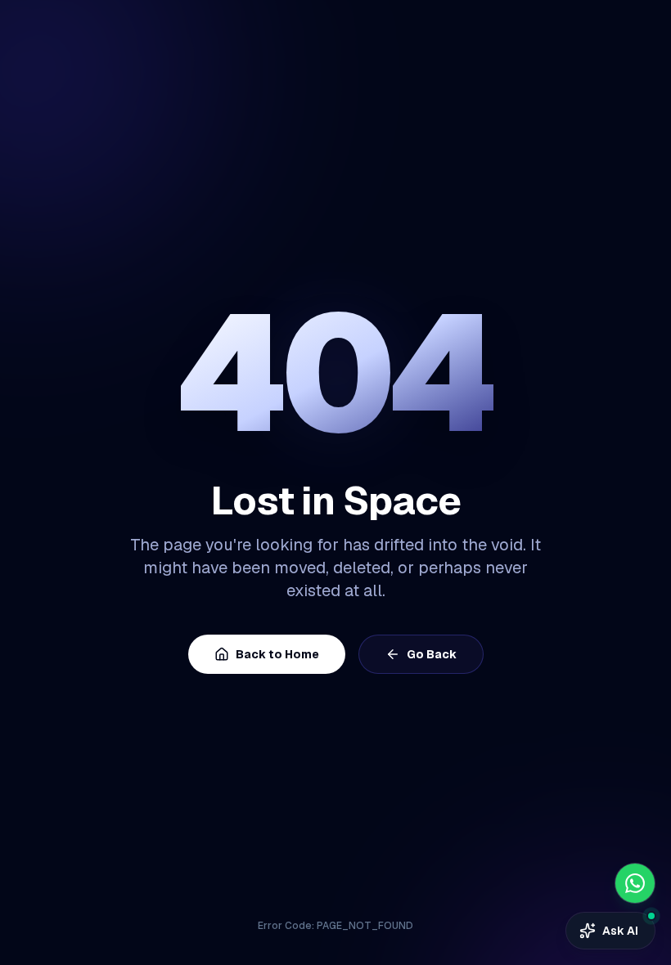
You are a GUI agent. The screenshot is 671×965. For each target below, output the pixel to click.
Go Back (432, 654)
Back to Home (277, 654)
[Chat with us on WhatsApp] (635, 883)
